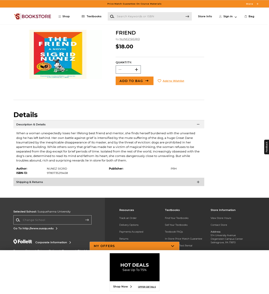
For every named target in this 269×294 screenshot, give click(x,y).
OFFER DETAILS (147, 287)
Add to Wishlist (173, 80)
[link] (249, 16)
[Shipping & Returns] (108, 181)
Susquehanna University (42, 211)
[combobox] (52, 220)
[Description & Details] (108, 124)
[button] (134, 3)
